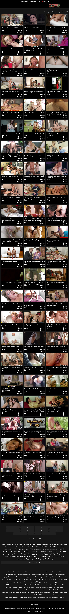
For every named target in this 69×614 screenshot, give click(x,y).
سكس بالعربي (63, 592)
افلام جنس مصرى (24, 592)
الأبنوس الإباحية (45, 554)
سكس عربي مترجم (46, 584)
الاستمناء (4, 544)
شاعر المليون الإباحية (20, 544)
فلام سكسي (6, 594)
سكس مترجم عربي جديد (31, 577)
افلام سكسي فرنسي (32, 582)
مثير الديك (62, 556)
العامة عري (9, 546)
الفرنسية (5, 554)
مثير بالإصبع (23, 556)
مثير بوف (28, 551)
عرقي (4, 546)
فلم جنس (62, 597)
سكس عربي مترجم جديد (59, 574)
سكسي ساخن (60, 587)
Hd (39, 1)
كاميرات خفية (46, 549)
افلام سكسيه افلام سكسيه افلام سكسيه (45, 587)
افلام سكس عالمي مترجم (19, 582)
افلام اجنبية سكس (62, 577)
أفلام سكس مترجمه (61, 594)
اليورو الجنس (27, 559)
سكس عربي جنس (22, 584)
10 (34, 533)
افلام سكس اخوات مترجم (19, 587)
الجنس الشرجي (32, 597)
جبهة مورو (56, 544)
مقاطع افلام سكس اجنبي (24, 574)
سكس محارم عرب (57, 582)
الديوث (23, 551)
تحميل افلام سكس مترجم (37, 574)
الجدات (36, 546)
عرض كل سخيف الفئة (34, 562)
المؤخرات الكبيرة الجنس (48, 559)
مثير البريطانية (15, 556)
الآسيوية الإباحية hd (24, 1)
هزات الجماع (38, 559)
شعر (56, 551)
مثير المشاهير (28, 554)
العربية (32, 559)
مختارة (17, 554)
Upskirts (36, 556)
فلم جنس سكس (36, 589)
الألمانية (31, 549)
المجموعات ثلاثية (54, 554)
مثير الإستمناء (18, 549)
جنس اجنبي (8, 587)
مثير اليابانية (63, 546)
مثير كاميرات (6, 551)
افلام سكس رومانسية (21, 571)
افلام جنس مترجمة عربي (45, 582)
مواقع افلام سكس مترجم (37, 592)
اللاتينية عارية (43, 556)
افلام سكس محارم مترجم (24, 579)
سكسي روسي (6, 577)
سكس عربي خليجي (25, 594)
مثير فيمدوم (25, 549)
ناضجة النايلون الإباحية (15, 551)
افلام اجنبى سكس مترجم (61, 579)
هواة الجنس (46, 1)
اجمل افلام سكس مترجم (17, 577)
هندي (49, 556)
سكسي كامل (48, 574)
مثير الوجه (51, 551)
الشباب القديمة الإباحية (50, 546)
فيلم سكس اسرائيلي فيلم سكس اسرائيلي (50, 571)
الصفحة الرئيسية (35, 604)
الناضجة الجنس (63, 544)
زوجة (21, 546)
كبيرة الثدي (28, 544)
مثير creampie (44, 551)
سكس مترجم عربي (50, 594)
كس (58, 546)
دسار (22, 554)
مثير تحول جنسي (18, 559)
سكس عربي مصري (14, 592)
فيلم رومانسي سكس (42, 597)
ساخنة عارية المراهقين (47, 544)
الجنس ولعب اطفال (8, 549)
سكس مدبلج (47, 592)
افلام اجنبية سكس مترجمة (10, 574)
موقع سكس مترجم (26, 589)
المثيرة (56, 556)
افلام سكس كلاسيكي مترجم (11, 597)
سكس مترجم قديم (14, 594)
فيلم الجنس (5, 592)
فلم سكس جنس (46, 589)
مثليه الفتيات (62, 549)
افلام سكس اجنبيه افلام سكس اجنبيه (47, 577)
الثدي (37, 551)
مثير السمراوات (37, 549)
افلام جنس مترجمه (53, 597)
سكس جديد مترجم (49, 579)
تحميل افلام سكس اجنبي (38, 594)
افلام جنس (7, 584)
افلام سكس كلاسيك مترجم (57, 589)
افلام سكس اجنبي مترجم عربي (12, 589)
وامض (33, 551)
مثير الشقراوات (53, 549)
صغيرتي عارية (33, 1)
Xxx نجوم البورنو (36, 554)
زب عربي (14, 584)
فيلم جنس (14, 579)
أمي (53, 556)
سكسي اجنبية (11, 571)
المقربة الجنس (11, 554)
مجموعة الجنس (62, 554)
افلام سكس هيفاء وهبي (34, 584)
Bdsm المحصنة (62, 551)
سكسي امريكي (30, 587)
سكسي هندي (55, 592)
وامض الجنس (8, 556)
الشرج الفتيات (10, 544)
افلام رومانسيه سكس (37, 579)
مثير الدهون (16, 546)
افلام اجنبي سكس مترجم (34, 538)
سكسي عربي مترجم (33, 571)
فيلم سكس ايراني (6, 579)
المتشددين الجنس (37, 544)
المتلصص (42, 546)
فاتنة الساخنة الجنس (28, 546)
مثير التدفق (29, 556)
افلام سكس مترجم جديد (58, 584)
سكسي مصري (23, 597)
